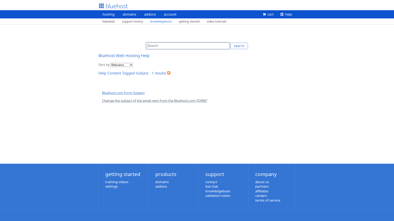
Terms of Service (267, 200)
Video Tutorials (217, 21)
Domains (129, 14)
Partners (262, 186)
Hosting (109, 14)
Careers (261, 195)
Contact (211, 182)
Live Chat (211, 186)
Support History (132, 21)
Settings (111, 186)
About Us (262, 182)
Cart (270, 14)
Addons (150, 14)
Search (239, 46)
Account (170, 14)
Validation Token (217, 195)
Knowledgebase (161, 21)
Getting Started (189, 21)
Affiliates (261, 191)
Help (288, 14)
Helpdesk (108, 21)
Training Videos (116, 182)
